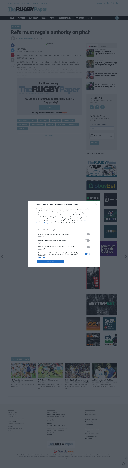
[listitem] (64, 230)
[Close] (96, 204)
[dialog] (64, 234)
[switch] (87, 234)
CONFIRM (50, 261)
